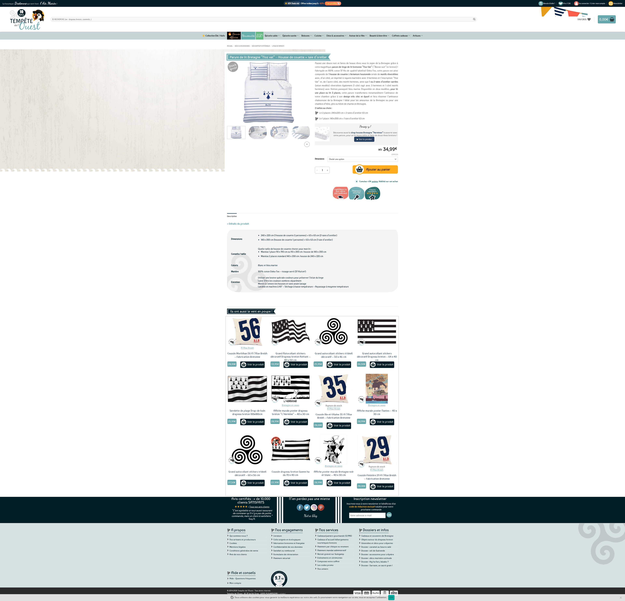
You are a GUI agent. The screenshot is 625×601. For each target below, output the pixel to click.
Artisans (416, 35)
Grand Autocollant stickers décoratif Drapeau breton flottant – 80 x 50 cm (290, 357)
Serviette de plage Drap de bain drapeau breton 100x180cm (247, 412)
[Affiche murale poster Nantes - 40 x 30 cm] (377, 389)
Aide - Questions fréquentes (242, 578)
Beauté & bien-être (378, 35)
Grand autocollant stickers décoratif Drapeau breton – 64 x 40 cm (377, 357)
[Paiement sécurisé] (356, 199)
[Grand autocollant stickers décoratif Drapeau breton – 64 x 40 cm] (377, 331)
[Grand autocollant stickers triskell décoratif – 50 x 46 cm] (334, 331)
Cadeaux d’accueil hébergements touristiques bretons (332, 541)
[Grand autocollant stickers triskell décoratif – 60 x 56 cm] (247, 450)
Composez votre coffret (328, 561)
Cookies (233, 543)
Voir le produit (255, 364)
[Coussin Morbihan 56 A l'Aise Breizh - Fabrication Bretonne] (247, 331)
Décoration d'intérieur (261, 46)
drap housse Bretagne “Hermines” (367, 132)
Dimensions (319, 159)
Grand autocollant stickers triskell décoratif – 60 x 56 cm (247, 473)
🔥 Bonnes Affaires (234, 35)
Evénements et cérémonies (329, 557)
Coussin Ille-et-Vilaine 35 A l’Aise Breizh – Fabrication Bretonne (334, 416)
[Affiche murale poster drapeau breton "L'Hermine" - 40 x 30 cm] (291, 389)
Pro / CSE (567, 3)
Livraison (277, 535)
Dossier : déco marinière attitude (376, 558)
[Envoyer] (474, 19)
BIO (260, 35)
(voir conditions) (340, 193)
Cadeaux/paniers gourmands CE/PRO (334, 535)
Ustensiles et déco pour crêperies (377, 543)
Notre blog (310, 515)
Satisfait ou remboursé (284, 550)
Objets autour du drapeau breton (377, 539)
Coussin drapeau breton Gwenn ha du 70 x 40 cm (290, 473)
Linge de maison (278, 46)
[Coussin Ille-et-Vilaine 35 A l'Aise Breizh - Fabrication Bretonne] (334, 389)
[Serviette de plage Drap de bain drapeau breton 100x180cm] (247, 389)
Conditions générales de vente (243, 550)
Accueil (230, 46)
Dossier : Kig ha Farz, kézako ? (375, 561)
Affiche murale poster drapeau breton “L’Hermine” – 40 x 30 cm (290, 412)
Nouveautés (248, 36)
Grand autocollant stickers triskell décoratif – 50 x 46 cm (334, 355)
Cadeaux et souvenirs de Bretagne (377, 535)
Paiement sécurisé (281, 558)
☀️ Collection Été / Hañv (213, 35)
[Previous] (233, 92)
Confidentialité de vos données (288, 547)
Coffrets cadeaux (400, 35)
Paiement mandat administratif (331, 550)
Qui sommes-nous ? (238, 535)
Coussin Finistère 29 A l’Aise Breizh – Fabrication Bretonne (377, 477)
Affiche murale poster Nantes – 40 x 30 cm (377, 412)
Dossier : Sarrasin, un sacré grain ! (377, 565)
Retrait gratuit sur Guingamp (330, 554)
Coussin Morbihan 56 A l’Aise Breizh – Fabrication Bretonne (247, 355)
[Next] (304, 92)
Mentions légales (237, 547)
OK (391, 597)
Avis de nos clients (238, 554)
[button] (592, 3)
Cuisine (317, 35)
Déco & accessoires (335, 35)
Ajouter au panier (378, 169)
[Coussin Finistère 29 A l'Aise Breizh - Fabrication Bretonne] (377, 450)
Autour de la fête (357, 35)
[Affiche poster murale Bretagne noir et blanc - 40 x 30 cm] (334, 450)
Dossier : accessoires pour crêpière (377, 554)
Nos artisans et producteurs (242, 539)
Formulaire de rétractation (285, 554)
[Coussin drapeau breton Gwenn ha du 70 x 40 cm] (291, 450)
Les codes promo (325, 565)
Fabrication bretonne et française (289, 543)
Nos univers (322, 568)
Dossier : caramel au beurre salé (376, 547)
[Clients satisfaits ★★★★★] (372, 199)
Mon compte (235, 583)
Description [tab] (232, 216)
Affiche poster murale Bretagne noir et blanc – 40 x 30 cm (334, 473)
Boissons (305, 35)
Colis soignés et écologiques (286, 539)
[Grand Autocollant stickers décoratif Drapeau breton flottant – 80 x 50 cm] (291, 331)
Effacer (395, 154)
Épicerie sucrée (289, 35)
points (375, 181)
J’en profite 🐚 (333, 3)
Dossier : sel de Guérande (373, 550)
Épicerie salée (271, 35)
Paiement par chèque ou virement (333, 546)
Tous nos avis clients (259, 506)
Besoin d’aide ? (549, 3)
